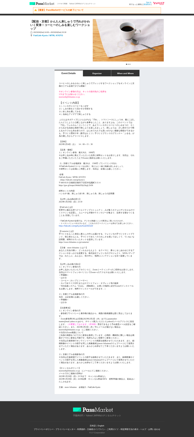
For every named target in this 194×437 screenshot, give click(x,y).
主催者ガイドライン (96, 429)
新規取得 (147, 4)
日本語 (93, 426)
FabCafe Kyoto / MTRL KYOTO (48, 35)
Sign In (148, 2)
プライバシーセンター (65, 429)
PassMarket (42, 3)
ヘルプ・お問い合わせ (150, 429)
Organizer (97, 73)
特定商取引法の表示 (129, 429)
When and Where (125, 73)
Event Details (68, 73)
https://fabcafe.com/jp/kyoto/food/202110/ (76, 226)
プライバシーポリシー (44, 429)
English (101, 426)
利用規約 (81, 429)
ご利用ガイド (113, 429)
